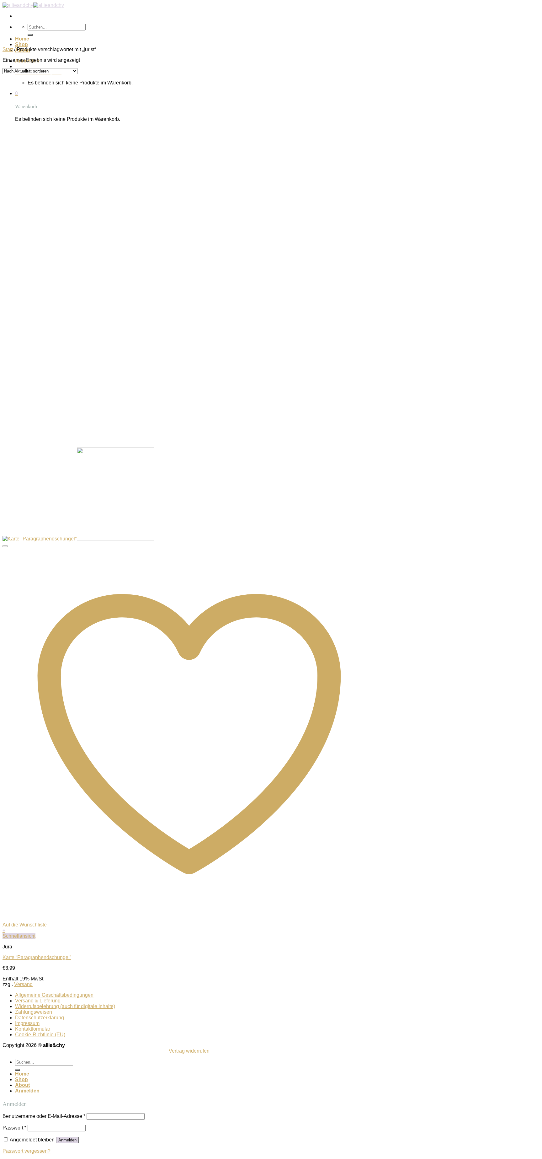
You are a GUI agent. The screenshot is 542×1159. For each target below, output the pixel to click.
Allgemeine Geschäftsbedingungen (54, 995)
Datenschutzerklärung (39, 1017)
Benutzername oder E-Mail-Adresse (44, 1116)
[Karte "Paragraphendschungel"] (78, 538)
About (22, 1085)
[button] (189, 930)
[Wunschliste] (5, 546)
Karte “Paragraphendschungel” (37, 957)
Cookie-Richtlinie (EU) (40, 1034)
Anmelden (67, 1140)
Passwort (14, 1127)
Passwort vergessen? (26, 1151)
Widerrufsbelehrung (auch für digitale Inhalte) (65, 1006)
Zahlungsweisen (33, 1012)
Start (8, 49)
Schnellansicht (19, 936)
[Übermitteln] (30, 35)
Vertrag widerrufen (189, 1051)
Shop (21, 44)
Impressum (27, 1023)
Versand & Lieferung (38, 1000)
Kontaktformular (32, 1029)
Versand (23, 984)
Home (22, 38)
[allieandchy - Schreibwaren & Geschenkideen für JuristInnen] (33, 5)
